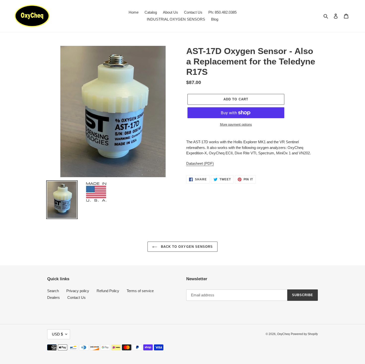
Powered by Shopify (304, 334)
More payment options (236, 124)
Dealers (53, 297)
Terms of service (140, 291)
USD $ (57, 334)
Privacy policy (77, 291)
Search (53, 291)
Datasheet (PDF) (200, 163)
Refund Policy (108, 291)
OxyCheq (283, 334)
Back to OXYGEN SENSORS (186, 247)
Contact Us (76, 297)
